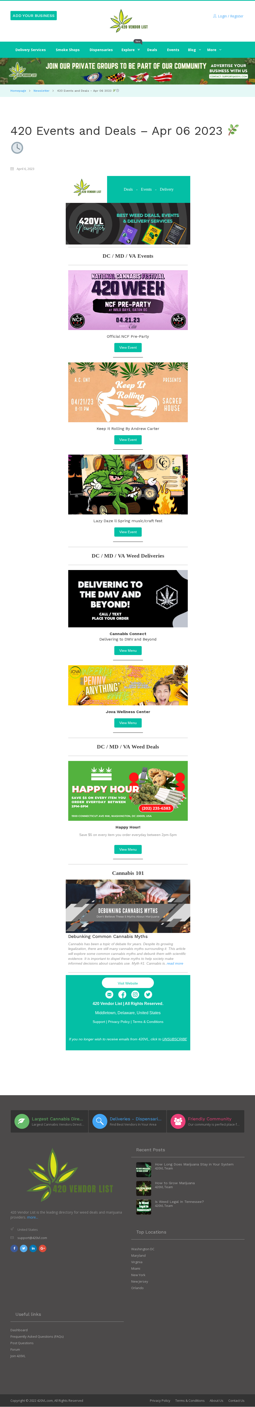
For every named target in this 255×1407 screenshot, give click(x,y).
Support (99, 1022)
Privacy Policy (160, 1400)
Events (146, 189)
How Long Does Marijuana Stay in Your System (194, 1164)
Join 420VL (17, 1356)
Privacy (119, 1022)
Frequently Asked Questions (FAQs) (37, 1336)
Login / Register (230, 16)
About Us (216, 1400)
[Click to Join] (127, 71)
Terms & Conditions (148, 1022)
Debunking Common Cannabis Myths (108, 936)
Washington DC (142, 1249)
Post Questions (22, 1343)
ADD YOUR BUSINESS (34, 15)
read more (175, 963)
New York (138, 1275)
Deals (128, 189)
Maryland (138, 1255)
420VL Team (164, 1168)
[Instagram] (135, 994)
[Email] (109, 994)
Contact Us (236, 1400)
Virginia (136, 1262)
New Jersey (139, 1281)
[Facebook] (122, 994)
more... (32, 1217)
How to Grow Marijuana (175, 1183)
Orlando (137, 1288)
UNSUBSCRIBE (174, 1039)
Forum (15, 1349)
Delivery (167, 189)
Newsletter (42, 90)
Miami (135, 1268)
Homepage (18, 90)
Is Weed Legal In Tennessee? (179, 1202)
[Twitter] (148, 994)
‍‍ (192, 49)
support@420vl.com (32, 1238)
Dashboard (19, 1330)
